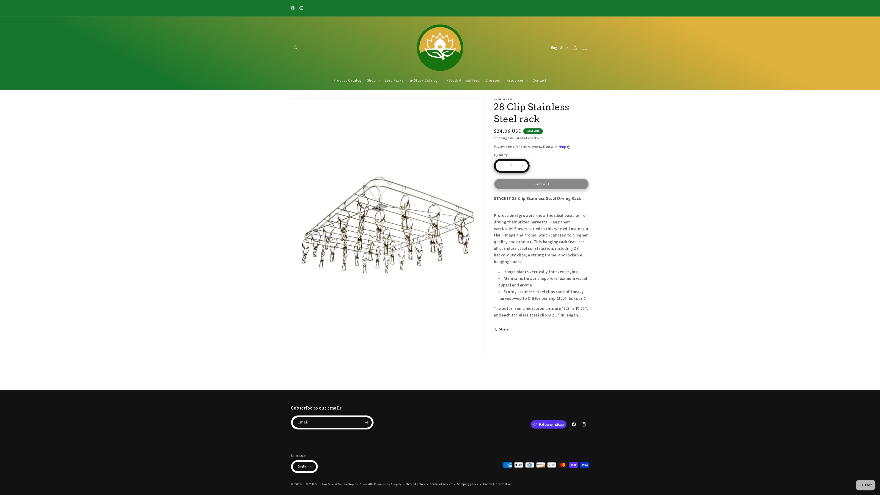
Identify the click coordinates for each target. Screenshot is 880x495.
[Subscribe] (367, 422)
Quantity (501, 155)
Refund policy (415, 484)
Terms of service (441, 484)
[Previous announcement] (382, 8)
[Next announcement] (498, 8)
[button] (296, 48)
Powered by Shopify (388, 484)
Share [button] (504, 329)
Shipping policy (467, 484)
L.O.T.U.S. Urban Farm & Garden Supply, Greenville (338, 484)
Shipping (500, 138)
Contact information (497, 484)
